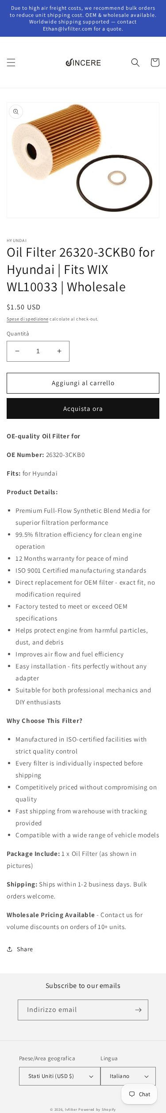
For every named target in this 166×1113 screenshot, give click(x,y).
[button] (11, 62)
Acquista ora (83, 408)
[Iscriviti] (138, 1010)
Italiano (119, 1076)
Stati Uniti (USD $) (51, 1076)
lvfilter (71, 1109)
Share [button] (25, 949)
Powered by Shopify (97, 1109)
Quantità (18, 333)
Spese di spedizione (27, 319)
